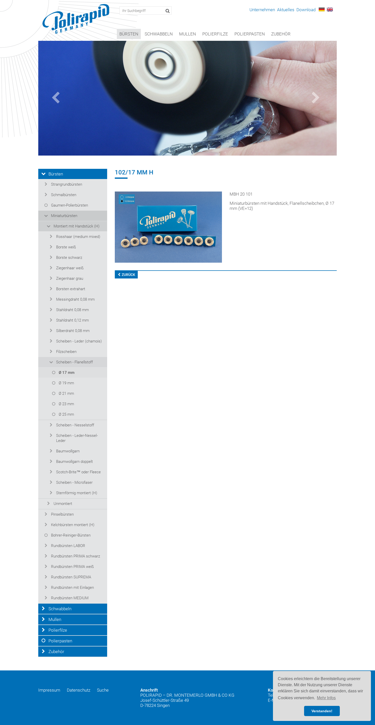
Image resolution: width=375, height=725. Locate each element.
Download (306, 9)
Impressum (49, 690)
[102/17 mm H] (168, 226)
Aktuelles (285, 9)
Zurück (128, 275)
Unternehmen (262, 9)
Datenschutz (78, 690)
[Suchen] (167, 11)
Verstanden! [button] (321, 711)
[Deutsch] (322, 8)
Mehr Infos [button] (326, 698)
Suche (103, 690)
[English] (330, 8)
